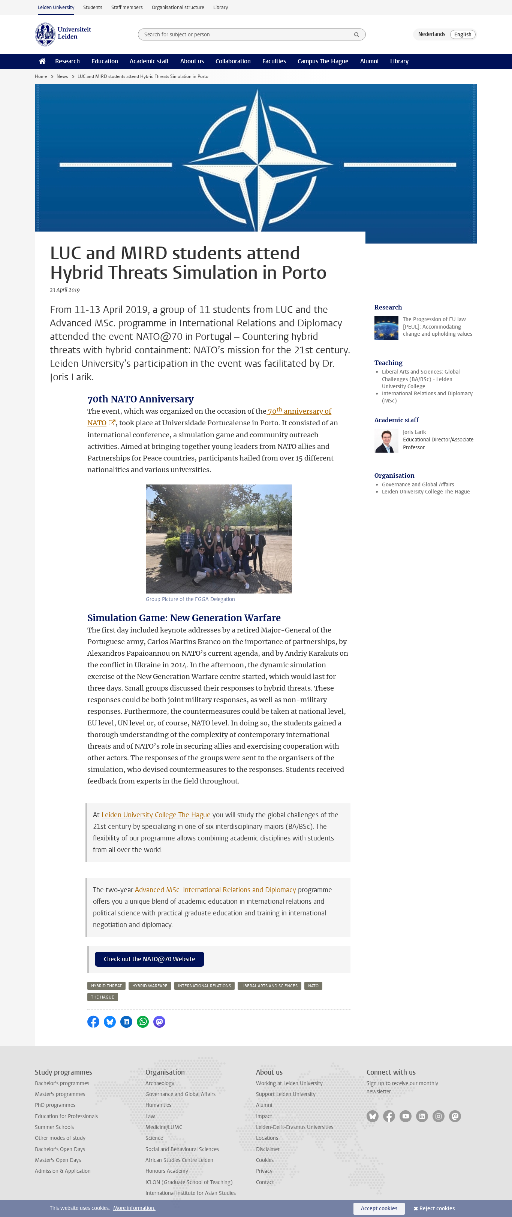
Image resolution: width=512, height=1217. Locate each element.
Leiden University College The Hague (156, 814)
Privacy (264, 1171)
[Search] (357, 34)
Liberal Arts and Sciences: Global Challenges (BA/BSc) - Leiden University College (421, 379)
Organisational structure (178, 7)
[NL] (432, 34)
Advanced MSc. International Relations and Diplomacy (215, 889)
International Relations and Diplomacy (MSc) (427, 397)
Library (220, 7)
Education (104, 61)
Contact (265, 1182)
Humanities (158, 1105)
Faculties (274, 61)
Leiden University (56, 7)
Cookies (265, 1160)
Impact (264, 1116)
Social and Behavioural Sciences (182, 1149)
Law (150, 1116)
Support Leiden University (286, 1094)
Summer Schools (54, 1127)
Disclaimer (268, 1149)
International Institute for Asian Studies (190, 1193)
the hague (102, 997)
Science (154, 1138)
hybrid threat (106, 986)
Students (92, 7)
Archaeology (159, 1083)
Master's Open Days (58, 1160)
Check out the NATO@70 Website (149, 959)
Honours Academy (166, 1171)
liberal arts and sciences (269, 986)
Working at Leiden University (289, 1083)
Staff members (127, 7)
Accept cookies (379, 1208)
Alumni (369, 61)
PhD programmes (55, 1105)
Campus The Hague (323, 61)
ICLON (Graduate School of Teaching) (189, 1182)
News (62, 76)
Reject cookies (437, 1208)
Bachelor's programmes (62, 1083)
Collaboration (233, 61)
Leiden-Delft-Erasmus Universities (294, 1127)
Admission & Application (63, 1171)
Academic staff (149, 61)
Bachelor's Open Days (60, 1149)
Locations (267, 1138)
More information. (134, 1208)
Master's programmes (60, 1094)
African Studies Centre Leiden (179, 1160)
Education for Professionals (66, 1116)
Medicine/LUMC (163, 1127)
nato (313, 986)
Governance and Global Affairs (418, 484)
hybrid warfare (150, 986)
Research (67, 61)
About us (192, 61)
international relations (204, 986)
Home (41, 76)
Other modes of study (60, 1138)
